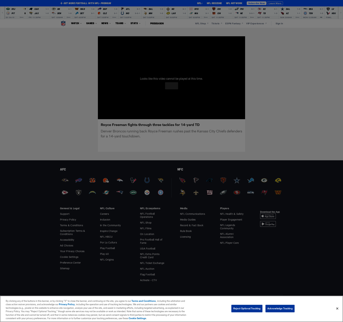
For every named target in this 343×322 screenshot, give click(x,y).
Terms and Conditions (142, 300)
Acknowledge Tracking (280, 308)
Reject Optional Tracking (246, 308)
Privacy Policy (60, 304)
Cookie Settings (92, 318)
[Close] (337, 308)
